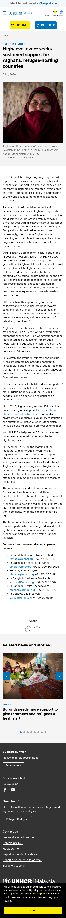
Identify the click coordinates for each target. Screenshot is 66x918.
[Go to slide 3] (28, 733)
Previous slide (6, 676)
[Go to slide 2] (25, 733)
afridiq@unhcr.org (20, 567)
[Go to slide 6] (39, 733)
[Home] (21, 13)
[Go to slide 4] (32, 733)
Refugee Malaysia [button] (19, 819)
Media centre (11, 849)
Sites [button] (61, 15)
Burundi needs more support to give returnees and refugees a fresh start (30, 713)
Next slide (59, 676)
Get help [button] (46, 26)
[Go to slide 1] (21, 733)
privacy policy (39, 894)
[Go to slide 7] (43, 733)
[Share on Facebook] (37, 629)
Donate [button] (55, 15)
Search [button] (47, 15)
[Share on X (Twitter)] (28, 629)
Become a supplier (14, 866)
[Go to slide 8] (46, 733)
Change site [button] (46, 3)
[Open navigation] (4, 13)
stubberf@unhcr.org (22, 582)
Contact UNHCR (13, 843)
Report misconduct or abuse (20, 854)
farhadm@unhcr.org (22, 559)
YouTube (13, 790)
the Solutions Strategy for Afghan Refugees (29, 412)
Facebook (5, 790)
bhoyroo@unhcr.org (22, 574)
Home (6, 35)
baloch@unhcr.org (21, 598)
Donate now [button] (13, 765)
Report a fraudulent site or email (22, 860)
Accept (33, 910)
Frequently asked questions (20, 837)
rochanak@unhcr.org (22, 590)
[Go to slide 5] (35, 733)
